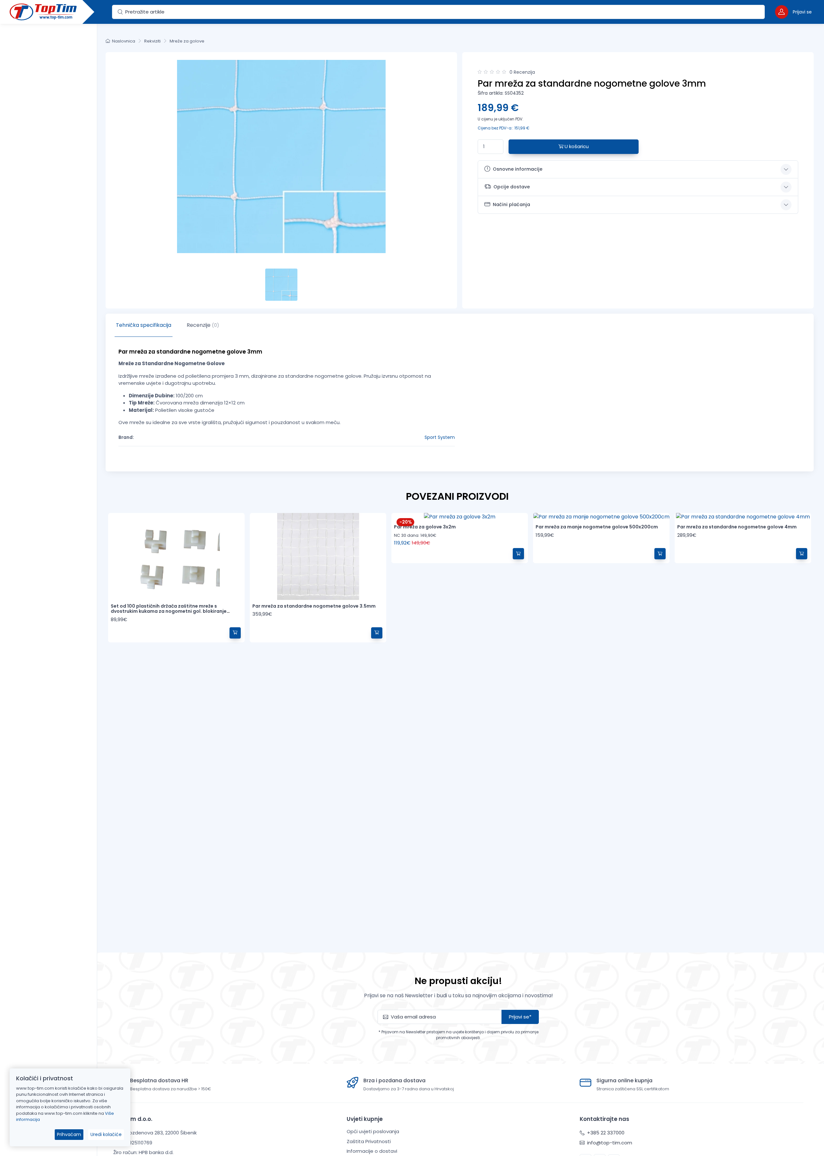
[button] (793, 11)
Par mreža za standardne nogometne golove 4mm (737, 527)
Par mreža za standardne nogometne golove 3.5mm (314, 606)
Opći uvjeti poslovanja (373, 1131)
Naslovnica (123, 41)
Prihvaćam (69, 1134)
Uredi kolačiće (106, 1134)
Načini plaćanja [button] (511, 204)
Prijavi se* (520, 1016)
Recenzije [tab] (203, 325)
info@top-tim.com (609, 1142)
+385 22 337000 (605, 1132)
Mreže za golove (187, 41)
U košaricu (576, 146)
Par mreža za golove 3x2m (425, 527)
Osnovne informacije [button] (517, 169)
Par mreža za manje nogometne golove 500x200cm (597, 527)
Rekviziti (152, 41)
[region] (48, 582)
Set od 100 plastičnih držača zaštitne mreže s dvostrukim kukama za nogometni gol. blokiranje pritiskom (169, 611)
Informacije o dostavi (372, 1151)
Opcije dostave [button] (511, 187)
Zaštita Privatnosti (369, 1141)
